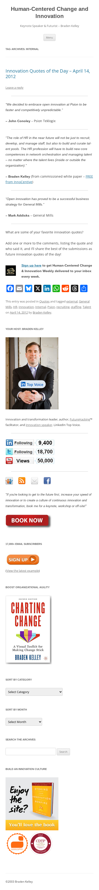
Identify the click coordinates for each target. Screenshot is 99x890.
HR (15, 307)
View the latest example (22, 571)
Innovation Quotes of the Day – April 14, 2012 (48, 73)
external (72, 301)
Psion (51, 307)
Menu (49, 37)
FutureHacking (80, 419)
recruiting (63, 307)
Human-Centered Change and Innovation (49, 12)
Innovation (26, 307)
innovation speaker (39, 425)
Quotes (44, 301)
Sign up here (31, 265)
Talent (87, 307)
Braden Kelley (42, 312)
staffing (76, 307)
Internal (40, 307)
